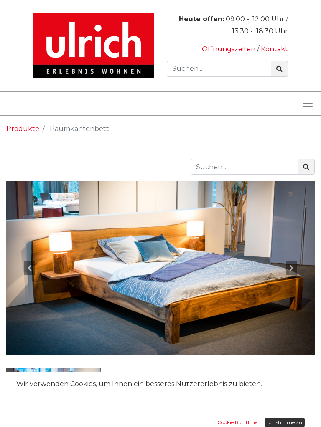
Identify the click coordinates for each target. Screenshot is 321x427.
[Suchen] (279, 69)
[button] (29, 268)
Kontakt (274, 49)
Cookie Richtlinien (239, 422)
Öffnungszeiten (229, 49)
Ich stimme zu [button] (285, 422)
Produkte (22, 129)
